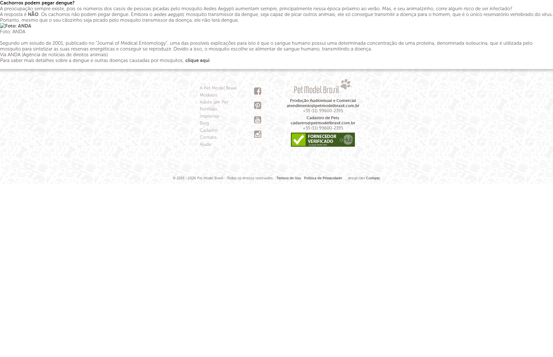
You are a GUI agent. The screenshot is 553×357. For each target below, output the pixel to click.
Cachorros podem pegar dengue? (37, 2)
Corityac (373, 178)
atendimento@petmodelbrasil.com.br (323, 105)
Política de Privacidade (323, 178)
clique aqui (198, 60)
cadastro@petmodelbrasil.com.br (323, 122)
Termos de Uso (288, 178)
